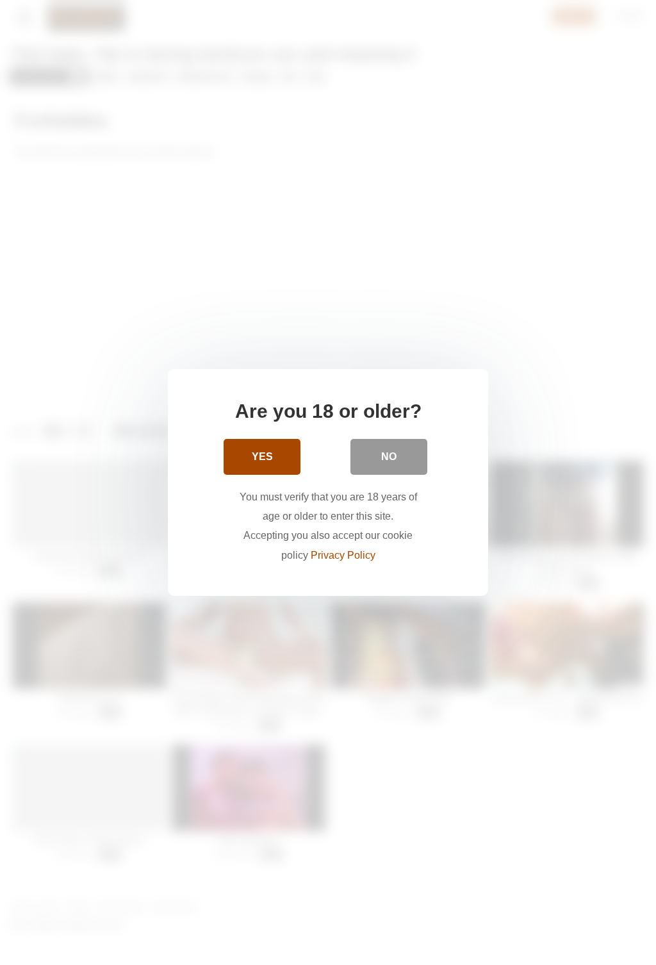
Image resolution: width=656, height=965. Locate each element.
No (389, 456)
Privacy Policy (343, 555)
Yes (262, 456)
